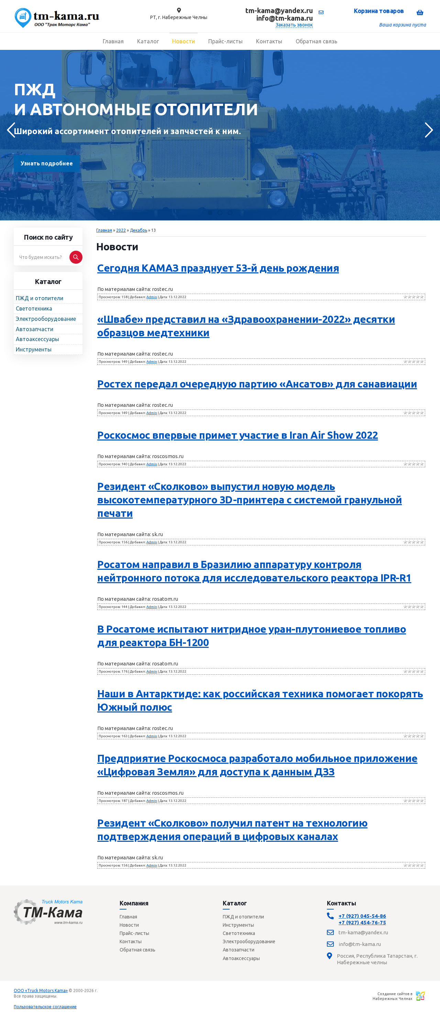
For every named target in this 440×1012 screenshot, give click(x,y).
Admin (151, 297)
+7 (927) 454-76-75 (362, 922)
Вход (63, 996)
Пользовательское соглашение (45, 1006)
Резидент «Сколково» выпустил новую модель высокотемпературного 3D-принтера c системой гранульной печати (249, 499)
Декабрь (138, 230)
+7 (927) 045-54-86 (362, 916)
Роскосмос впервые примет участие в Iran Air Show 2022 (237, 435)
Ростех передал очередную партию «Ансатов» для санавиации (257, 384)
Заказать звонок (294, 25)
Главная (104, 230)
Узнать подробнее (47, 163)
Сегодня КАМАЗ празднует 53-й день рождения (218, 268)
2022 (121, 230)
